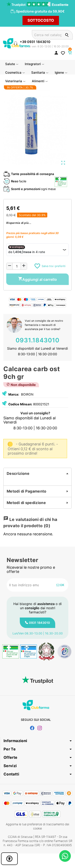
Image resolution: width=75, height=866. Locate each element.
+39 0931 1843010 (35, 42)
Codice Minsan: (20, 404)
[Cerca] (66, 34)
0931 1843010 (39, 622)
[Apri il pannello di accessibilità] (9, 858)
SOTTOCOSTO (41, 20)
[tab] (37, 473)
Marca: (13, 394)
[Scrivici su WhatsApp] (65, 856)
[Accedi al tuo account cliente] (56, 52)
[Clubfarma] (16, 43)
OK (61, 585)
